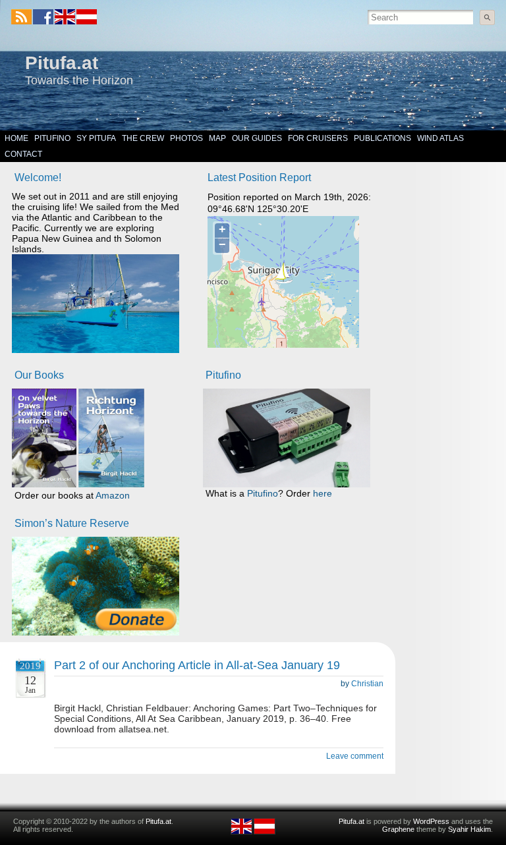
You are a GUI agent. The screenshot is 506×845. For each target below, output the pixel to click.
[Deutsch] (86, 21)
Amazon (113, 495)
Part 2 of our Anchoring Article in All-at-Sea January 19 (197, 665)
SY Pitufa (96, 138)
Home (16, 138)
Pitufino (52, 138)
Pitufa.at (61, 63)
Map (217, 138)
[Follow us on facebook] (43, 16)
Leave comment (354, 756)
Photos (186, 138)
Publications (382, 138)
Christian (367, 683)
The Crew (143, 138)
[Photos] (95, 586)
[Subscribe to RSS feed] (21, 16)
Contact (23, 154)
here (322, 493)
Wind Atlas (440, 138)
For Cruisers (318, 138)
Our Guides (257, 138)
